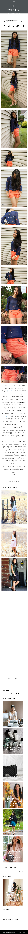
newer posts (10, 678)
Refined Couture (11, 932)
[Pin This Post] (16, 481)
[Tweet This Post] (12, 481)
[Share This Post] (14, 481)
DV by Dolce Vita (8, 21)
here (7, 416)
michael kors (21, 21)
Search (21, 871)
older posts (17, 678)
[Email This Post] (18, 481)
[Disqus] (14, 613)
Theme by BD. (22, 932)
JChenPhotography (9, 390)
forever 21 (14, 21)
